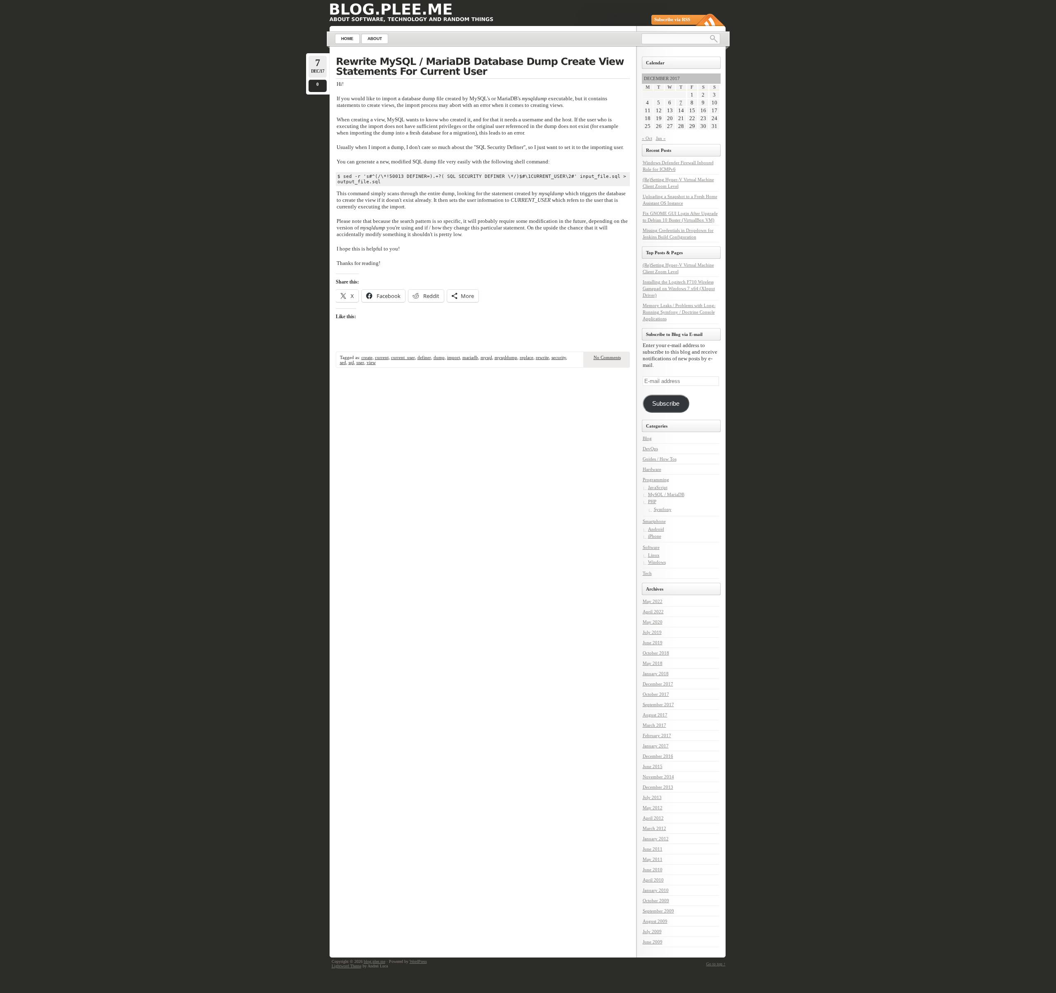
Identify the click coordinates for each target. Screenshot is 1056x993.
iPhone (654, 536)
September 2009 (658, 910)
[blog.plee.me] (391, 9)
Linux (654, 555)
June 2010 (652, 869)
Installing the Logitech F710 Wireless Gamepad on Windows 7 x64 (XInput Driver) (679, 288)
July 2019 (652, 632)
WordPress (418, 961)
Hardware (652, 469)
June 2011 (652, 848)
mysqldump (506, 357)
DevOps (650, 448)
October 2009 (656, 900)
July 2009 (652, 931)
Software (651, 547)
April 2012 (653, 818)
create (366, 357)
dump (439, 357)
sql (351, 362)
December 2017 (658, 683)
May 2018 (652, 663)
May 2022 (652, 601)
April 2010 (653, 879)
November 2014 (658, 776)
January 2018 (656, 673)
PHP (652, 501)
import (453, 357)
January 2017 (656, 745)
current (382, 357)
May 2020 (652, 621)
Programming (656, 479)
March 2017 (654, 725)
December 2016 (658, 756)
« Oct (647, 138)
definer (424, 357)
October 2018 (656, 652)
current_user (403, 357)
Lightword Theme (346, 966)
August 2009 (655, 921)
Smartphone (654, 521)
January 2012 (656, 838)
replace (526, 357)
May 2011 (652, 859)
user (360, 362)
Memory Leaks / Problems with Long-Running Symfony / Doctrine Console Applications (679, 312)
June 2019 (652, 642)
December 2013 (658, 787)
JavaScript (657, 487)
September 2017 (658, 704)
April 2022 (653, 611)
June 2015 (652, 766)
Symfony (663, 509)
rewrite (542, 357)
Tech (647, 573)
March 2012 (654, 828)
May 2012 (652, 807)
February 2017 (657, 735)
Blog (647, 438)
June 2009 (652, 941)
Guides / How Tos (659, 458)
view (371, 362)
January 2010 (656, 890)
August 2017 (655, 714)
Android (656, 529)
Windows (657, 562)
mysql (486, 357)
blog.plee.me (374, 961)
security (559, 357)
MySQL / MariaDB (666, 494)
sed (343, 362)
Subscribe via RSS (672, 19)
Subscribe (665, 403)
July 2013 (652, 797)
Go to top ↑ (716, 964)
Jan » (661, 138)
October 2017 (656, 694)
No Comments (607, 357)
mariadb (470, 357)
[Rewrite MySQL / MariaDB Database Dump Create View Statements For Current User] (483, 67)
